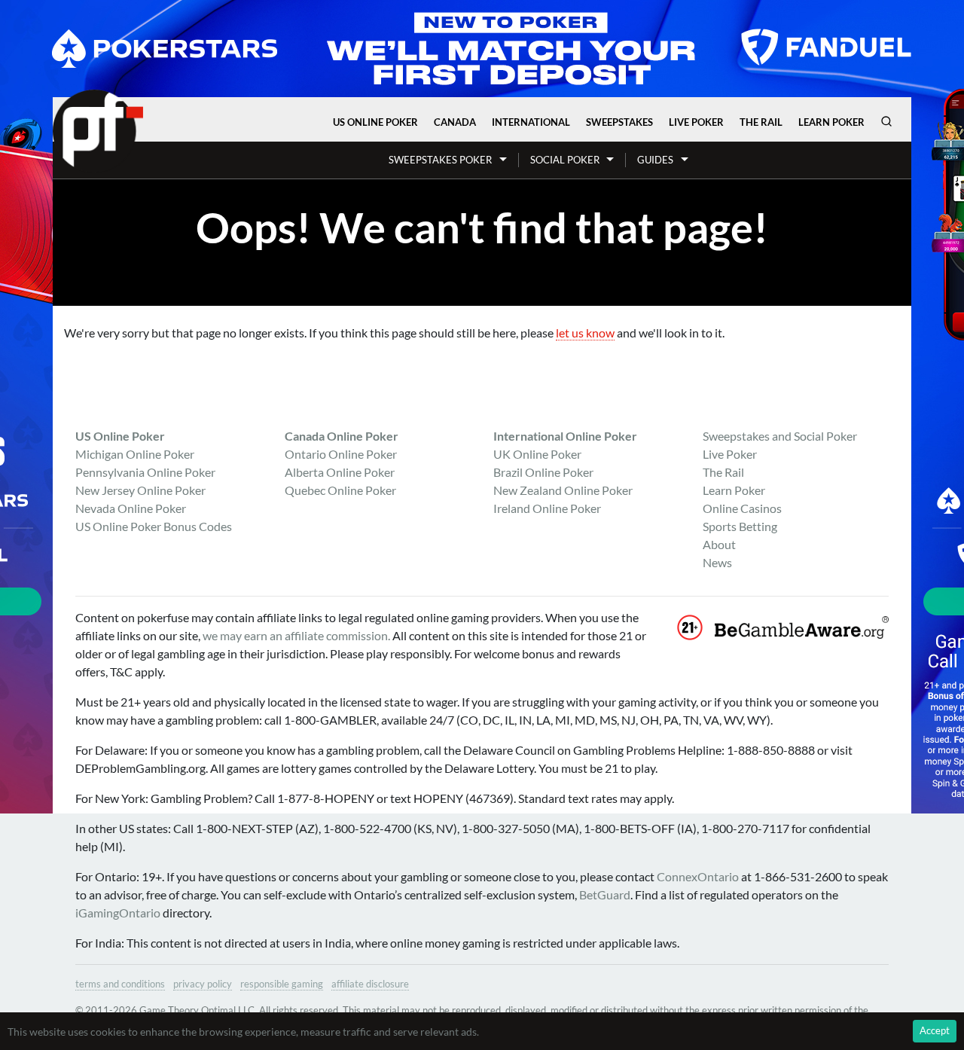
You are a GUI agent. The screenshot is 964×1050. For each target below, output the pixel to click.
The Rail (761, 122)
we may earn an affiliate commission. (296, 635)
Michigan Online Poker (134, 454)
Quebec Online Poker (340, 490)
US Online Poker (375, 122)
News (717, 562)
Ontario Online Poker (341, 454)
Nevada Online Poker (130, 508)
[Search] (886, 121)
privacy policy (202, 984)
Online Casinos (742, 508)
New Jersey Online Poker (140, 490)
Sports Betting (740, 526)
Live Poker (696, 122)
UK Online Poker (537, 454)
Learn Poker (831, 122)
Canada (455, 122)
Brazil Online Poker (543, 472)
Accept (935, 1030)
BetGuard (604, 894)
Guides (655, 160)
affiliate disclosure (370, 984)
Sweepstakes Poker (440, 160)
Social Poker (564, 160)
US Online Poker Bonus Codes (153, 526)
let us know (585, 332)
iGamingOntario (117, 912)
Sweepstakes (619, 122)
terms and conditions (120, 984)
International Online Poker (565, 436)
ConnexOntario (698, 876)
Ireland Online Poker (547, 508)
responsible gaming (281, 984)
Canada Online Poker (341, 436)
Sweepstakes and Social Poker (780, 436)
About (719, 544)
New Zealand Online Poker (563, 490)
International (531, 122)
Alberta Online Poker (340, 472)
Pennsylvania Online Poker (145, 472)
